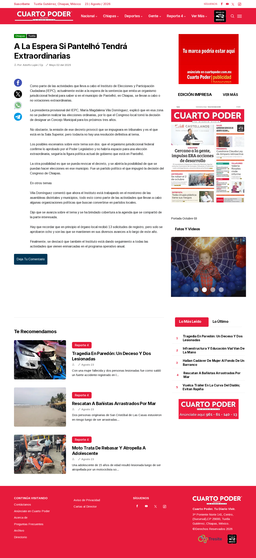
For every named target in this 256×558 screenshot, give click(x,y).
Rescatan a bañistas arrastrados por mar (114, 403)
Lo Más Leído (190, 321)
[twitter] (233, 4)
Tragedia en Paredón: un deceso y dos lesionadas (213, 338)
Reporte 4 (175, 16)
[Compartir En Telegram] (18, 119)
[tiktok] (239, 4)
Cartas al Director (85, 506)
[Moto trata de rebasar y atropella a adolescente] (40, 454)
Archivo (19, 530)
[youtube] (227, 4)
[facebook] (221, 4)
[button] (208, 154)
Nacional (88, 16)
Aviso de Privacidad (87, 500)
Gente (153, 16)
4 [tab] (221, 213)
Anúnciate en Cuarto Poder (32, 511)
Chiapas (109, 16)
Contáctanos (22, 504)
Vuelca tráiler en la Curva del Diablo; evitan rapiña (211, 387)
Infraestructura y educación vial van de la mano (213, 350)
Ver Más (197, 16)
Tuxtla (31, 35)
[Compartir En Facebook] (18, 85)
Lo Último (220, 321)
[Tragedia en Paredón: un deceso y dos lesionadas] (40, 359)
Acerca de (20, 517)
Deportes (132, 16)
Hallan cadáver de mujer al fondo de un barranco (213, 362)
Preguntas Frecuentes (28, 524)
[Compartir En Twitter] (18, 97)
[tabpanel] (208, 163)
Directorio (20, 537)
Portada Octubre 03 (184, 218)
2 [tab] (204, 213)
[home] (44, 16)
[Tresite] (210, 539)
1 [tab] (196, 213)
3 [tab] (212, 213)
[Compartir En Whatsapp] (18, 108)
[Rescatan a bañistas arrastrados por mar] (40, 407)
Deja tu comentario (31, 259)
